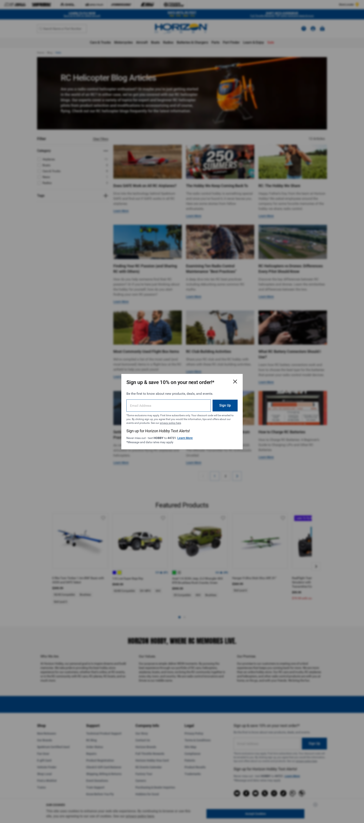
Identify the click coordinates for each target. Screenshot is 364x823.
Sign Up (225, 405)
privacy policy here (170, 422)
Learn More (185, 437)
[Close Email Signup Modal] (235, 381)
